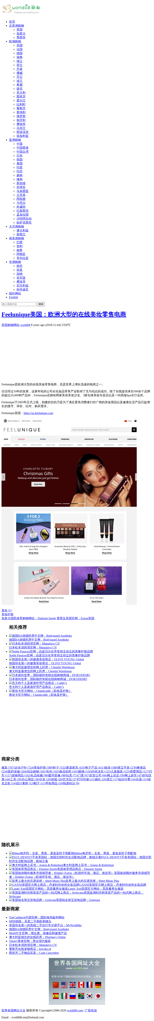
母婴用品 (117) (139, 771)
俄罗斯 (21, 116)
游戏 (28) (57, 779)
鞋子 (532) (59, 767)
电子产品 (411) (94, 767)
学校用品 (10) (54, 783)
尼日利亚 (23, 285)
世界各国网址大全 (14, 1010)
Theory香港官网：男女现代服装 (30, 941)
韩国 (20, 159)
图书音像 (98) (57, 775)
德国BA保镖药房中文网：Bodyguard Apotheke (39, 929)
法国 (20, 49)
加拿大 (21, 33)
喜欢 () (7, 610)
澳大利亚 (23, 230)
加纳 (20, 273)
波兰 (20, 80)
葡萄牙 (21, 108)
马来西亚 (23, 191)
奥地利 (21, 112)
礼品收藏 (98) (39, 775)
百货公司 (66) (98, 775)
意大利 (21, 92)
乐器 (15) (142, 779)
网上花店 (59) (116, 775)
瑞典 (20, 57)
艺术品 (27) (70, 779)
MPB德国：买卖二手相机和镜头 (30, 921)
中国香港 (23, 147)
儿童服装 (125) (120, 771)
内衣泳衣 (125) (101, 771)
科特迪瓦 (23, 289)
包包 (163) (52, 771)
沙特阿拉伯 (24, 218)
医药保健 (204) (17, 771)
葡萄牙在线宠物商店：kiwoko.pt (30, 948)
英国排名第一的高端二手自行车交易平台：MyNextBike (45, 925)
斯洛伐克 (23, 132)
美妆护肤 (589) (43, 767)
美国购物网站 (11, 325)
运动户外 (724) (24, 767)
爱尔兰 (21, 100)
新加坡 (21, 183)
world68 (25, 325)
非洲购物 (15, 262)
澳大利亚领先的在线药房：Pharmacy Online (37, 937)
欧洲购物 (15, 41)
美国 (20, 29)
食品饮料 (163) (69, 771)
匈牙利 (21, 120)
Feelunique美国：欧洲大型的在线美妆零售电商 (64, 314)
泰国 (20, 163)
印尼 (20, 171)
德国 (20, 53)
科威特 (21, 206)
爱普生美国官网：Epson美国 (75, 618)
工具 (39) (16, 779)
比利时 (21, 104)
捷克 (20, 88)
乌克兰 (21, 128)
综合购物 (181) (36, 771)
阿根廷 (21, 254)
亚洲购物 (15, 139)
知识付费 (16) (127, 779)
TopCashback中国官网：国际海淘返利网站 (36, 917)
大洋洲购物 (16, 226)
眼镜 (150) (85, 771)
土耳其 (21, 195)
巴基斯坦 (23, 210)
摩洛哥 (21, 281)
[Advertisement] (77, 353)
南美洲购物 (16, 238)
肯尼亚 (21, 277)
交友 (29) (45, 779)
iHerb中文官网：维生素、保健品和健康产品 (38, 933)
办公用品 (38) (30, 779)
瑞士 (20, 61)
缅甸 (20, 179)
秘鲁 (20, 250)
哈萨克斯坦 (24, 222)
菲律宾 (21, 187)
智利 (20, 246)
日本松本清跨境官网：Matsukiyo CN (33, 945)
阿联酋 (21, 198)
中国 (20, 143)
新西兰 (21, 234)
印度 (20, 167)
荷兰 (20, 65)
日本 (20, 155)
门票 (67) (83, 775)
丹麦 (20, 69)
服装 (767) (8, 767)
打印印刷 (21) (86, 779)
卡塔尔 (21, 202)
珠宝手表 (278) (127, 767)
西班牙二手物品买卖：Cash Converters (34, 952)
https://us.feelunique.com (38, 413)
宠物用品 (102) (21, 775)
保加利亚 (23, 135)
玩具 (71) (72, 775)
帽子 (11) (39, 783)
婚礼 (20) (101, 779)
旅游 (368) (111, 767)
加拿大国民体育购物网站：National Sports (29, 618)
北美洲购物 (16, 25)
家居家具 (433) (75, 767)
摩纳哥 (21, 124)
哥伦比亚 (23, 258)
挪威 (20, 72)
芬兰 (20, 76)
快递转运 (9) (71, 783)
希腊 (20, 84)
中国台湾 (23, 151)
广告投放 (91, 1010)
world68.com (75, 1010)
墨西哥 (21, 37)
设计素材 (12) (25, 783)
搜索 (40, 304)
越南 (20, 175)
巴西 (20, 242)
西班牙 (21, 96)
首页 (12, 21)
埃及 (20, 269)
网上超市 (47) (133, 775)
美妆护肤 (8, 614)
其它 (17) (112, 779)
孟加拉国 (23, 214)
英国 (20, 45)
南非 (20, 265)
